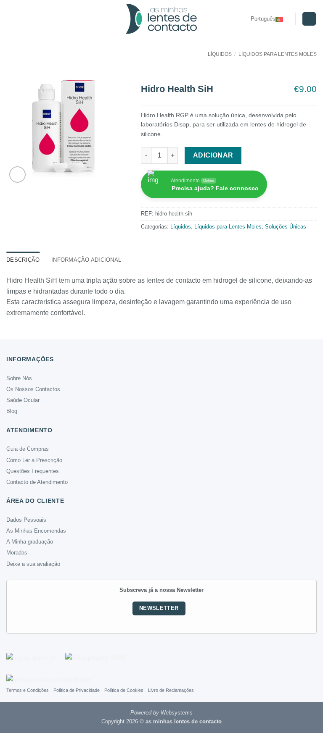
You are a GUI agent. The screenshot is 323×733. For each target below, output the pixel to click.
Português (263, 19)
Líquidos (220, 54)
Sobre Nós (19, 378)
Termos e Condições (27, 690)
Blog (11, 411)
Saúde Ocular (23, 400)
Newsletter (159, 608)
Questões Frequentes (32, 471)
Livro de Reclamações (171, 690)
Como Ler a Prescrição (34, 460)
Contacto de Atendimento (37, 482)
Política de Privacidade (76, 690)
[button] (11, 18)
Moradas (16, 552)
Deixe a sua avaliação (33, 564)
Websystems (177, 712)
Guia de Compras (27, 449)
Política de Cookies (123, 690)
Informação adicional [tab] (86, 260)
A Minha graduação (29, 542)
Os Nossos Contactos (33, 389)
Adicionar (213, 155)
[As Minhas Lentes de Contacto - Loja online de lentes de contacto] (161, 18)
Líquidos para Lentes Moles (277, 54)
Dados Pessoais (26, 520)
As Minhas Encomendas (36, 531)
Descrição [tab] (23, 260)
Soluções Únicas (285, 226)
